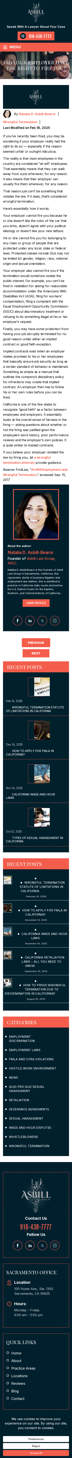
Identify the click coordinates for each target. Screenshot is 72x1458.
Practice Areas (23, 1368)
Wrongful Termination (20, 122)
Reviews (18, 1383)
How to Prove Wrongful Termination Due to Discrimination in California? (35, 989)
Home (16, 1353)
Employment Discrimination (22, 1039)
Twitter (42, 620)
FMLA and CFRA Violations (31, 1059)
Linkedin (30, 620)
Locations (19, 1376)
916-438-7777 (40, 36)
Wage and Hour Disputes (30, 1128)
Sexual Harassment (26, 1118)
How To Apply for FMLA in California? (30, 752)
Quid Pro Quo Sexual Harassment (27, 1089)
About (16, 1361)
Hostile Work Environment (32, 1068)
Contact (17, 1399)
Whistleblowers (23, 1137)
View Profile (36, 603)
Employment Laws (25, 1050)
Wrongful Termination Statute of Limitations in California (35, 709)
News (13, 1077)
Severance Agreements (29, 1109)
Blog (15, 1391)
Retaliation (19, 1100)
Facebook (17, 620)
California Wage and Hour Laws (30, 796)
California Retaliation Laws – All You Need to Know (43, 962)
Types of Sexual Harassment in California (34, 839)
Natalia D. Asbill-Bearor (37, 114)
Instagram (55, 620)
